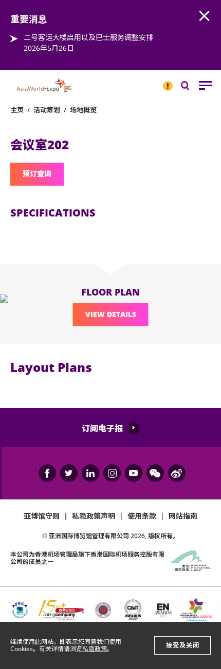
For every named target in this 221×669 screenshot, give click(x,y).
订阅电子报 (102, 428)
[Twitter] (69, 473)
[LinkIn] (90, 473)
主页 (17, 109)
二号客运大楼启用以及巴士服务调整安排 (88, 37)
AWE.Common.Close (204, 16)
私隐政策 (94, 648)
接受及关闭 (182, 645)
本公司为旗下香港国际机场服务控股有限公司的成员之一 (87, 558)
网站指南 (183, 516)
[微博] (177, 473)
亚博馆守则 (42, 516)
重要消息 (164, 81)
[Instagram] (112, 473)
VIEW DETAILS (110, 314)
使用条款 (141, 516)
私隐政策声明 (93, 516)
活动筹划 (46, 109)
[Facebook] (47, 473)
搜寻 (192, 88)
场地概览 (83, 109)
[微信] (155, 473)
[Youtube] (133, 473)
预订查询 (37, 174)
